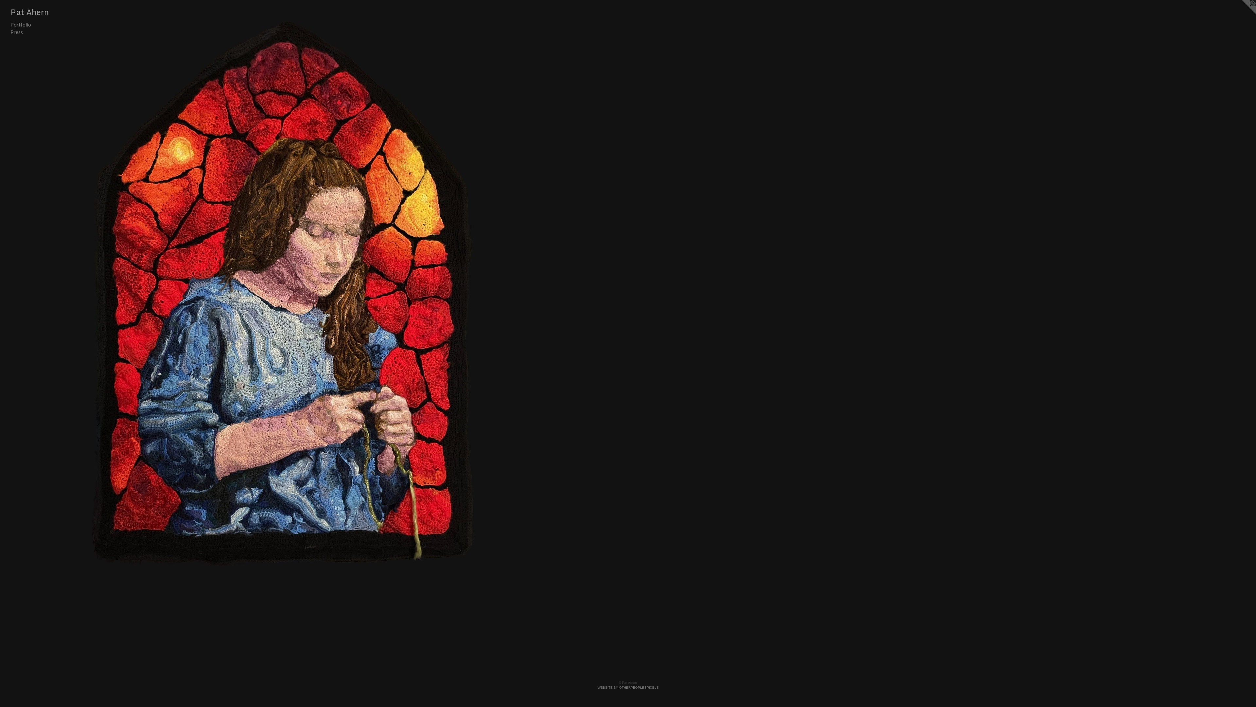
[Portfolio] (284, 294)
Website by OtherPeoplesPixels (628, 687)
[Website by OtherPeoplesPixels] (1243, 13)
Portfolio (20, 24)
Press (16, 32)
